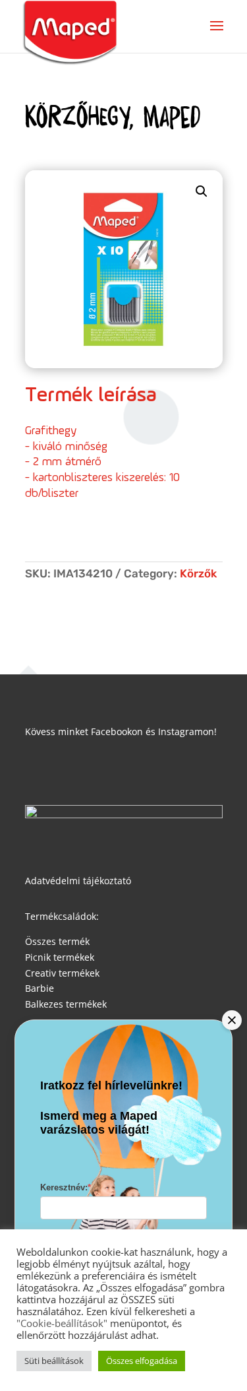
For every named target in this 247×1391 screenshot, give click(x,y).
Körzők (198, 573)
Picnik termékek (59, 957)
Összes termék (57, 941)
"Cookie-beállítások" (61, 1323)
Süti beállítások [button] (54, 1361)
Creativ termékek (62, 973)
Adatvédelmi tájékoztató (78, 880)
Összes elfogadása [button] (141, 1361)
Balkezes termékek (66, 1004)
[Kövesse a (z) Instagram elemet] (61, 769)
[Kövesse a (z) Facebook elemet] (35, 769)
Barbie (39, 988)
